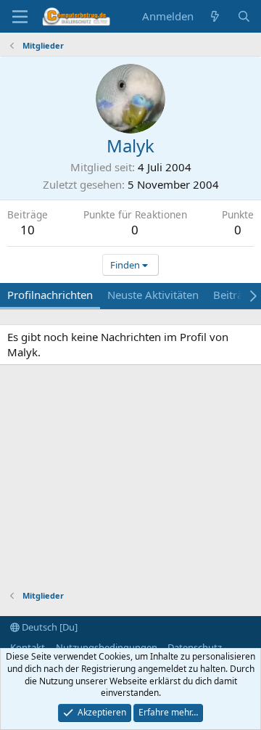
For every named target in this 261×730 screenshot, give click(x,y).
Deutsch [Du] (49, 626)
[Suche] (244, 16)
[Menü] (20, 16)
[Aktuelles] (215, 16)
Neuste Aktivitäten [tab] (153, 294)
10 (27, 229)
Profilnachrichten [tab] (50, 294)
